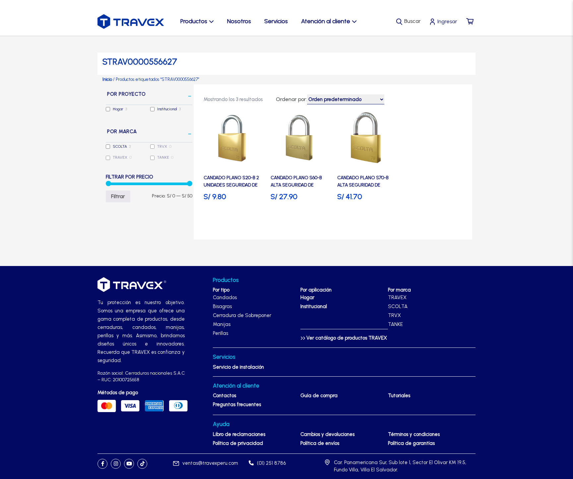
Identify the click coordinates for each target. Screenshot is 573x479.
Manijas (221, 324)
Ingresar (447, 21)
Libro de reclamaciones (239, 434)
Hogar (118, 109)
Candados (225, 297)
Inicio (107, 79)
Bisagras (222, 306)
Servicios (276, 21)
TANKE (163, 157)
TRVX (162, 146)
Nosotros (239, 21)
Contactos (224, 396)
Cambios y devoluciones (327, 434)
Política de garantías (411, 443)
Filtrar (118, 196)
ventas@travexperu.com (210, 463)
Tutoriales (399, 396)
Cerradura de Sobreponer (242, 315)
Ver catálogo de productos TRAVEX (346, 338)
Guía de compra (319, 396)
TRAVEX (120, 157)
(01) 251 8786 (271, 463)
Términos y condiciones (414, 434)
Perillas (220, 333)
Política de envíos (319, 443)
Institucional (167, 109)
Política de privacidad (238, 443)
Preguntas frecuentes (237, 404)
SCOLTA (120, 146)
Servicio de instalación (238, 367)
